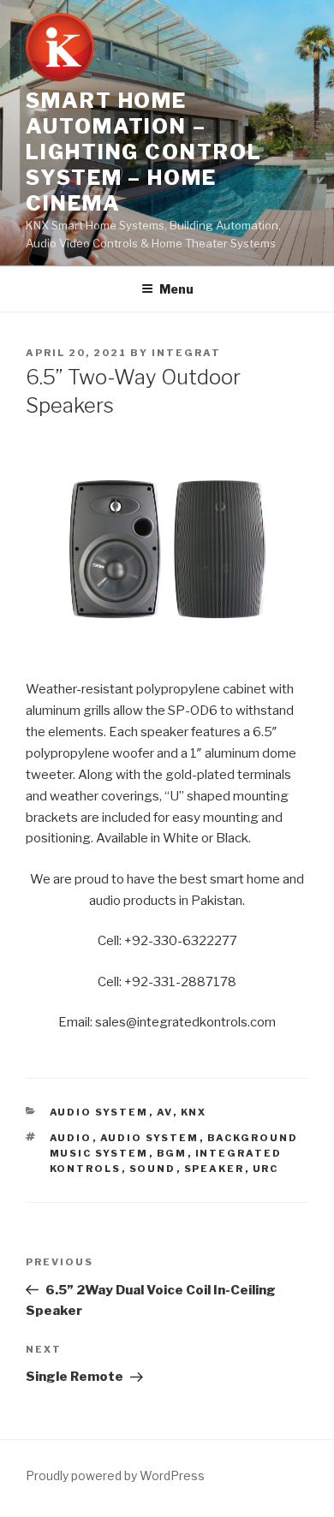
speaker (214, 1169)
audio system (150, 1138)
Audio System (99, 1112)
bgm (172, 1153)
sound (152, 1169)
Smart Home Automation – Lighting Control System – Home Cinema (144, 152)
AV (165, 1112)
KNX (194, 1112)
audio (71, 1138)
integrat (186, 353)
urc (266, 1169)
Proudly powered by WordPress (115, 1475)
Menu (176, 289)
